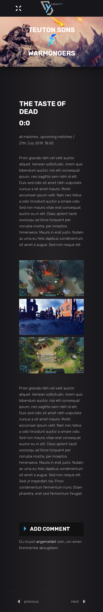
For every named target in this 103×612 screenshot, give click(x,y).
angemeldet (46, 542)
